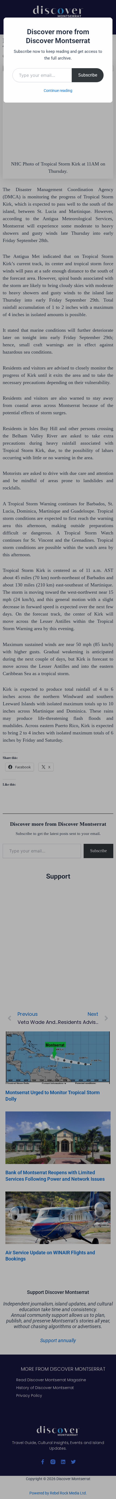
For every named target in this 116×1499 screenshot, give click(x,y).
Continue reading (58, 90)
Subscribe (87, 75)
